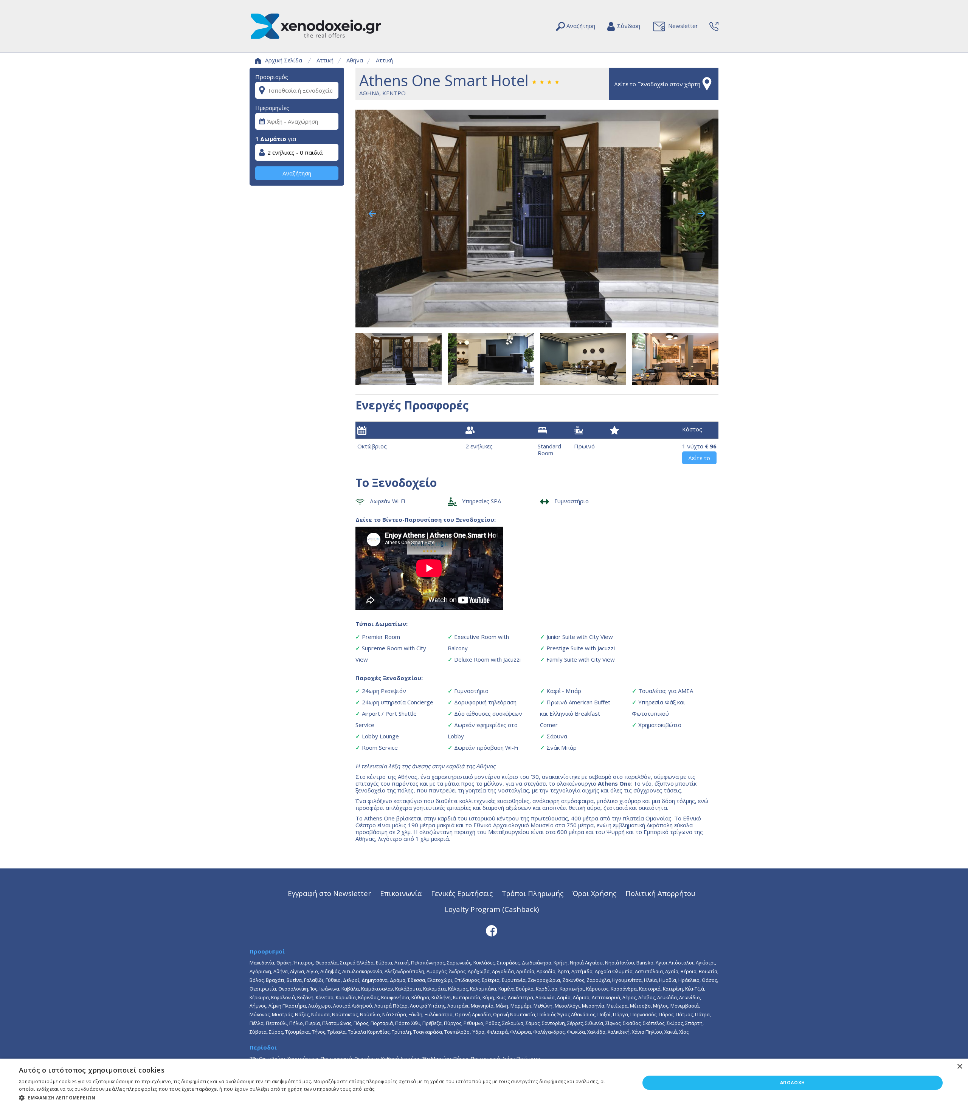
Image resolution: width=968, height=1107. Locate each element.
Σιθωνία (594, 1023)
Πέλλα (257, 1023)
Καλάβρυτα (408, 988)
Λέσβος (646, 997)
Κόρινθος (368, 997)
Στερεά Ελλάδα (357, 962)
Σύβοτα (258, 1031)
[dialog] (484, 1083)
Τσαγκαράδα (427, 1031)
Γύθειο (333, 980)
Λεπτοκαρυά (606, 997)
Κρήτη (561, 962)
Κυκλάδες (484, 962)
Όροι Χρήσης (594, 893)
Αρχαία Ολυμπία (614, 971)
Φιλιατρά (497, 1031)
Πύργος (452, 1023)
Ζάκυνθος (573, 980)
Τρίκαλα (336, 1031)
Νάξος (302, 1014)
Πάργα (620, 1014)
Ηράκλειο (689, 980)
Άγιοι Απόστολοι (674, 962)
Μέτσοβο (640, 1005)
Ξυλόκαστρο (439, 1014)
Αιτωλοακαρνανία (362, 971)
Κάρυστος (597, 988)
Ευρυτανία (514, 980)
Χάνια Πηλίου (647, 1031)
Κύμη (488, 997)
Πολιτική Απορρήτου (660, 893)
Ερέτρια (491, 980)
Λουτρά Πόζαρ (391, 1005)
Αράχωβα (479, 971)
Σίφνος (613, 1023)
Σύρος (276, 1031)
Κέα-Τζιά (694, 988)
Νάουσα (320, 1014)
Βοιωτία (708, 971)
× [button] (959, 1067)
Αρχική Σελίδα (284, 60)
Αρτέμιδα (582, 971)
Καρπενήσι (572, 988)
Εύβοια (384, 962)
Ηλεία (650, 980)
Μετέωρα (617, 1005)
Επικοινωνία (401, 893)
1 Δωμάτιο (270, 139)
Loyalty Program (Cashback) (492, 909)
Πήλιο (296, 1023)
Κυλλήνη (441, 997)
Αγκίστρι (705, 962)
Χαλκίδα (596, 1031)
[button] (320, 1097)
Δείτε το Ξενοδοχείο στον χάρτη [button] (657, 84)
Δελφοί (351, 980)
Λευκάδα (667, 997)
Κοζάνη (305, 997)
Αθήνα (354, 60)
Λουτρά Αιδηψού (352, 1005)
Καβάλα (350, 988)
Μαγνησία (482, 1005)
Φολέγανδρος (549, 1031)
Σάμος (533, 1023)
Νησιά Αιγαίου (586, 962)
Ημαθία (667, 980)
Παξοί (604, 1014)
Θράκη (284, 962)
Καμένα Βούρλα (516, 988)
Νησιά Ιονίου (619, 962)
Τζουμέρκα (297, 1031)
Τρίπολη (401, 1031)
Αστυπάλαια (649, 971)
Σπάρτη (694, 1023)
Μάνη (502, 1005)
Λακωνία (545, 997)
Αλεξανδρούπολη (404, 971)
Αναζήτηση (296, 173)
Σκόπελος (653, 1023)
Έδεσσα (416, 980)
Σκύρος (675, 1023)
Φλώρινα (520, 1031)
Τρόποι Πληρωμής (532, 893)
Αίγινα (297, 971)
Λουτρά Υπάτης (427, 1005)
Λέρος (629, 997)
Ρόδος (493, 1023)
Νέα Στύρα (394, 1014)
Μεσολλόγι (567, 1005)
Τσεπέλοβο (457, 1031)
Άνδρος (457, 971)
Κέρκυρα (259, 997)
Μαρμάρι (520, 1005)
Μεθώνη (543, 1005)
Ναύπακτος (345, 1014)
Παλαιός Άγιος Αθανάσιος (566, 1014)
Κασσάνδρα (624, 988)
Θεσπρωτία (263, 988)
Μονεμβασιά (684, 1005)
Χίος (684, 1031)
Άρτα (563, 971)
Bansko (644, 962)
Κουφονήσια (395, 997)
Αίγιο (312, 971)
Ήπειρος (303, 962)
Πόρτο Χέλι (407, 1023)
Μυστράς (282, 1014)
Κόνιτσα (325, 997)
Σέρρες (575, 1023)
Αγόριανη (260, 971)
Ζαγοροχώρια (544, 980)
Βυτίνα (294, 980)
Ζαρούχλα (598, 980)
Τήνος (318, 1031)
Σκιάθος (632, 1023)
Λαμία (564, 997)
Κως (501, 997)
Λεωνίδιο (689, 997)
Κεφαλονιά (283, 997)
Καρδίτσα (546, 988)
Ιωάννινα (329, 988)
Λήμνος (258, 1005)
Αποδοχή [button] (792, 1082)
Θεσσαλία (326, 962)
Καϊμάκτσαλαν (377, 988)
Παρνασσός (643, 1014)
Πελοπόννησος (428, 962)
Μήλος (660, 1005)
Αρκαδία (546, 971)
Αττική (325, 60)
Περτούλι (276, 1023)
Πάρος (666, 1014)
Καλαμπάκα (483, 988)
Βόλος (257, 980)
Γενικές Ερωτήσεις (462, 893)
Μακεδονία (262, 962)
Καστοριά (650, 988)
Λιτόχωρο (319, 1005)
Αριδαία (525, 971)
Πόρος (361, 1023)
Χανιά (670, 1031)
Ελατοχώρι (439, 980)
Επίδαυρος (467, 980)
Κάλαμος (458, 988)
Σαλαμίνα (512, 1023)
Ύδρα (478, 1031)
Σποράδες (508, 962)
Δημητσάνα (374, 980)
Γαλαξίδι (313, 980)
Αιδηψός (330, 971)
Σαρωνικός (459, 962)
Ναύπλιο (370, 1014)
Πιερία (312, 1023)
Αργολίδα (503, 971)
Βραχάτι (275, 980)
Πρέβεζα (432, 1023)
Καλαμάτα (434, 988)
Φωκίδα (576, 1031)
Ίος (313, 988)
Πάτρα (702, 1014)
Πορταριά (382, 1023)
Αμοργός (437, 971)
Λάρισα (581, 997)
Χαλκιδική (619, 1031)
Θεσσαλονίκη (293, 988)
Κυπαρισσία (466, 997)
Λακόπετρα (520, 997)
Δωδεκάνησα (536, 962)
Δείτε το (699, 458)
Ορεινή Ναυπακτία (514, 1014)
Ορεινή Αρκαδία (473, 1014)
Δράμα (397, 980)
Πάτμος (684, 1014)
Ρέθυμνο (473, 1023)
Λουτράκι (457, 1005)
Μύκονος (260, 1014)
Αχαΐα (671, 971)
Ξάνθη (415, 1014)
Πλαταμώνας (336, 1023)
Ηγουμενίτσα (627, 980)
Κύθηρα (420, 997)
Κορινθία (346, 997)
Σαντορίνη (553, 1023)
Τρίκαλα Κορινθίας (368, 1031)
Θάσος (709, 980)
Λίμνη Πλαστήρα (287, 1005)
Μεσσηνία (593, 1005)
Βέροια (689, 971)
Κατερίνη (673, 988)
